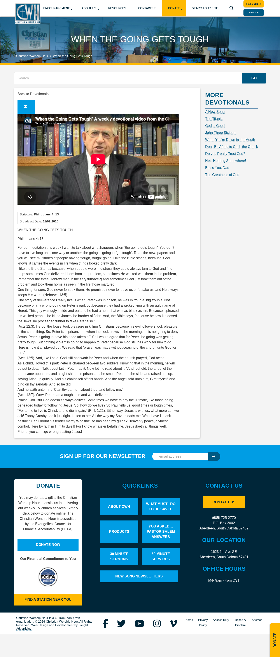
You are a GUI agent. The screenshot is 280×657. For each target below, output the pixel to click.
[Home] (27, 13)
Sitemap (257, 619)
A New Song (215, 112)
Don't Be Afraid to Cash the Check (231, 147)
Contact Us (147, 8)
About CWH (119, 506)
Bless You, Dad (217, 168)
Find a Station (253, 4)
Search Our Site (205, 8)
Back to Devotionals (33, 94)
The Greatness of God (222, 175)
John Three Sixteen (220, 133)
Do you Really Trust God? (225, 154)
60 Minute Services (161, 556)
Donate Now (48, 545)
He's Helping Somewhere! (225, 161)
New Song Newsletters (139, 576)
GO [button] (254, 78)
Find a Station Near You (48, 599)
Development (64, 625)
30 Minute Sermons (119, 556)
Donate (174, 8)
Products (119, 531)
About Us (89, 8)
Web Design (39, 625)
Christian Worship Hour (32, 56)
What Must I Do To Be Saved (160, 506)
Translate (254, 12)
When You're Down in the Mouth (230, 140)
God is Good (215, 126)
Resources (117, 8)
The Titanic (213, 119)
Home (189, 619)
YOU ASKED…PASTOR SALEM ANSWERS (161, 531)
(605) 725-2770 (224, 518)
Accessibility (221, 619)
